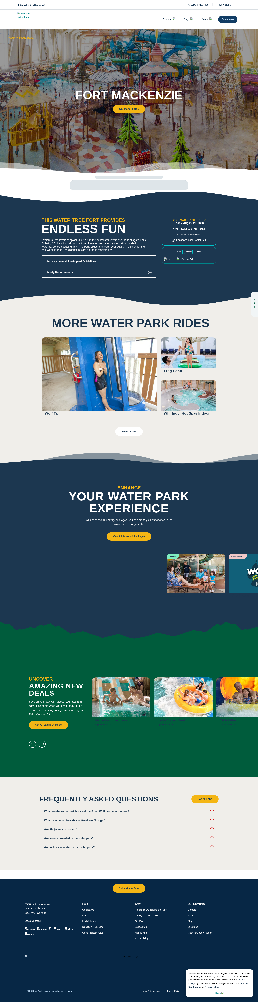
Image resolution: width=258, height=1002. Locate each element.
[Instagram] (42, 928)
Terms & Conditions (151, 991)
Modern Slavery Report (200, 933)
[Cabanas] (196, 577)
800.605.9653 (33, 920)
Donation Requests (92, 927)
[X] (50, 928)
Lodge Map (141, 927)
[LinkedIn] (29, 934)
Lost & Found (89, 921)
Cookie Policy (173, 991)
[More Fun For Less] (121, 703)
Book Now (228, 19)
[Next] (246, 703)
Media (191, 915)
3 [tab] (138, 745)
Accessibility (141, 938)
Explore (167, 19)
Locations (193, 927)
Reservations (224, 5)
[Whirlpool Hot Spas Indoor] (188, 399)
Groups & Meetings (198, 5)
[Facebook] (30, 928)
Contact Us (88, 910)
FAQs (85, 915)
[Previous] (32, 744)
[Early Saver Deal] (183, 703)
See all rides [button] (129, 431)
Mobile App (141, 933)
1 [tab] (65, 745)
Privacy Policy (212, 987)
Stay (186, 19)
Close (218, 993)
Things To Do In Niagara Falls (151, 910)
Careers (192, 910)
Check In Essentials (92, 933)
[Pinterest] (58, 928)
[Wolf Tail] (99, 378)
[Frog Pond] (188, 356)
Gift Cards (140, 921)
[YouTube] (69, 928)
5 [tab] (211, 745)
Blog (190, 921)
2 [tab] (102, 745)
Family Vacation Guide (147, 915)
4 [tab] (175, 745)
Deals (204, 19)
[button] (129, 109)
